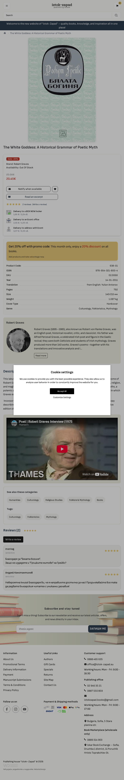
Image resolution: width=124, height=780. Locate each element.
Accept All (62, 391)
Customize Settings (62, 397)
